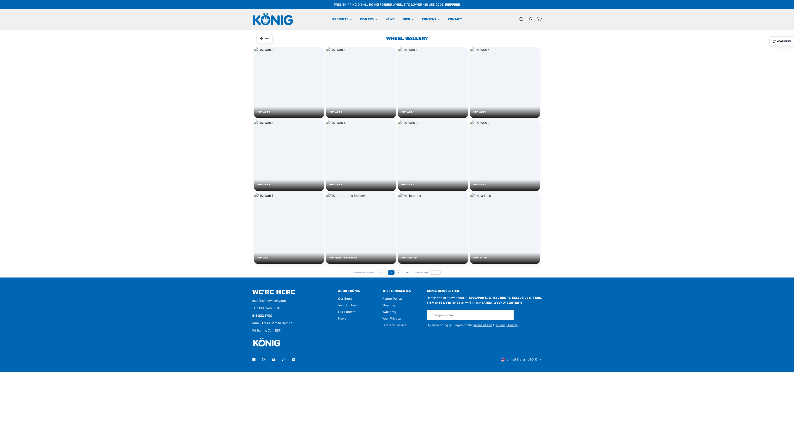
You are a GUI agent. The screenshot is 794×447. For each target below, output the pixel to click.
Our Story (345, 298)
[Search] (521, 19)
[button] (539, 19)
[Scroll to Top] (786, 425)
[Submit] (508, 315)
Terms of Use (483, 325)
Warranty (389, 311)
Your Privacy (391, 318)
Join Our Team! (348, 305)
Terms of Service (394, 325)
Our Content (346, 311)
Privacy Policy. (507, 325)
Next (408, 272)
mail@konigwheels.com (269, 300)
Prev (381, 272)
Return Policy (392, 298)
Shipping (388, 305)
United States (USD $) (521, 359)
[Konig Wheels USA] (273, 19)
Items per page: (421, 273)
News (342, 318)
